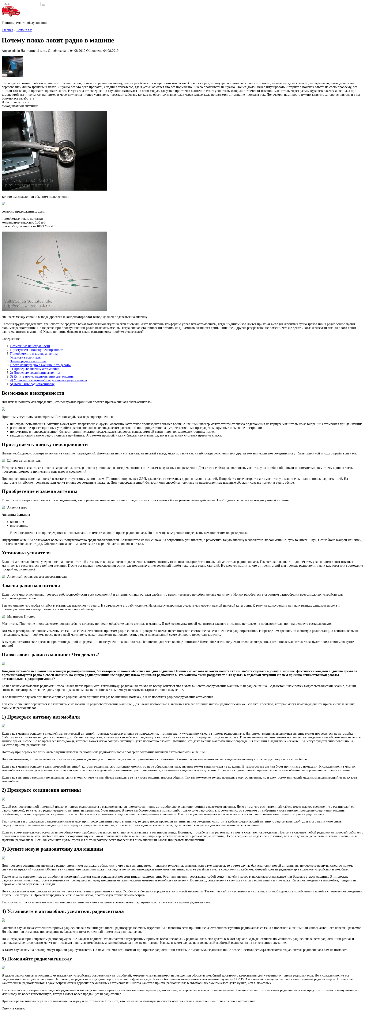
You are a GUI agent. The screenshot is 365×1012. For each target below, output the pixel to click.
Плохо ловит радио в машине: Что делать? (40, 365)
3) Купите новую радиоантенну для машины (42, 376)
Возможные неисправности (30, 346)
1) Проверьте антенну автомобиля (34, 369)
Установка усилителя (25, 357)
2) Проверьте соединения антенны (35, 372)
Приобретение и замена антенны (34, 353)
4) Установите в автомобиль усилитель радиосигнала (48, 380)
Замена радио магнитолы (28, 361)
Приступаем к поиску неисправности (37, 350)
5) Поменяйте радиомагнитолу (32, 384)
